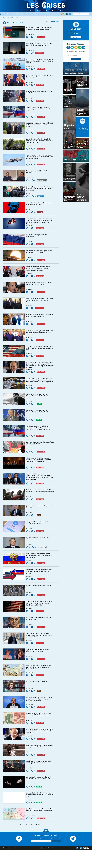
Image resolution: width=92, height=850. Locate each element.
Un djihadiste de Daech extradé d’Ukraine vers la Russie (39, 92)
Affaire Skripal (42, 180)
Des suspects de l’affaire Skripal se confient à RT (37, 172)
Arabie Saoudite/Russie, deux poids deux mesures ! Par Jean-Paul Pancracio (39, 28)
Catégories (15, 14)
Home (4, 17)
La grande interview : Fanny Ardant (37, 681)
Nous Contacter (34, 14)
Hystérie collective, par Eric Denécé (37, 538)
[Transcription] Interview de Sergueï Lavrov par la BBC (39, 506)
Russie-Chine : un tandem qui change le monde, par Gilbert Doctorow (38, 762)
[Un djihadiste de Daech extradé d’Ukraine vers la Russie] (14, 96)
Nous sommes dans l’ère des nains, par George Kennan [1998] (38, 618)
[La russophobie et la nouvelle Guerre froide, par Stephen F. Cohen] (14, 447)
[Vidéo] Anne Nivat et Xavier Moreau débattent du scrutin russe (37, 650)
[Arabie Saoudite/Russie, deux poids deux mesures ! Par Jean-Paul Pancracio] (14, 32)
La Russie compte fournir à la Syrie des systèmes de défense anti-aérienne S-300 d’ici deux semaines (39, 140)
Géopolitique (40, 36)
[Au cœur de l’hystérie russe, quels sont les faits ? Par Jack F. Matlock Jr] (14, 319)
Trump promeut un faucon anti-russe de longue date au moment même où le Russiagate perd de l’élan (39, 603)
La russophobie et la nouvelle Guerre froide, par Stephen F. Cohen (40, 443)
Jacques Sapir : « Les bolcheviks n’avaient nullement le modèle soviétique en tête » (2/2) (39, 778)
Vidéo (38, 515)
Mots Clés (24, 14)
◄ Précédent (22, 824)
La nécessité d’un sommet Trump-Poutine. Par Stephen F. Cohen (39, 76)
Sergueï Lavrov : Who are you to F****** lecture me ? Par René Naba (38, 283)
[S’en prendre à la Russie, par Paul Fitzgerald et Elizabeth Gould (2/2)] (14, 399)
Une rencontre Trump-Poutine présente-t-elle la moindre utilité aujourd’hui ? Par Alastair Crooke (39, 332)
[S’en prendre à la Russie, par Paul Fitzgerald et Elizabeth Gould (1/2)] (14, 415)
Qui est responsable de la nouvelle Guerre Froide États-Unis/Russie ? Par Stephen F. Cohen (39, 348)
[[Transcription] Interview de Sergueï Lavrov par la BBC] (14, 510)
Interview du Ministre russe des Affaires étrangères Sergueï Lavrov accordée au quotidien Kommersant (39, 699)
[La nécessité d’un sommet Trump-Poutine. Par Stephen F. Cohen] (14, 80)
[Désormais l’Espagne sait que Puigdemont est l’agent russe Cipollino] (14, 750)
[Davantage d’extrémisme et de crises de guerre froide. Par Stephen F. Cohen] (14, 48)
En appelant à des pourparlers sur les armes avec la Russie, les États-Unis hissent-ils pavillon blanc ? (38, 268)
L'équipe (14, 848)
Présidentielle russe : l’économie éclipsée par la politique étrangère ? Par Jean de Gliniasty (39, 730)
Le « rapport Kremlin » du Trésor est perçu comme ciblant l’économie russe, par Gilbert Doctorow (39, 667)
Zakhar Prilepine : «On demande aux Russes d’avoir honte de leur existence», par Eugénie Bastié (39, 635)
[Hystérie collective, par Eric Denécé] (14, 542)
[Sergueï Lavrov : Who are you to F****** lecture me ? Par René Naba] (14, 287)
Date (53, 21)
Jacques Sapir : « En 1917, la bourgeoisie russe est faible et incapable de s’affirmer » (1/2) (40, 794)
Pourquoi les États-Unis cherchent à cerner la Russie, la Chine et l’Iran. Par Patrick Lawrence (39, 124)
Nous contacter (6, 848)
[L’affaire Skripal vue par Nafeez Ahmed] (14, 590)
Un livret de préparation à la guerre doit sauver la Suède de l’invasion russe (38, 714)
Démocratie (41, 196)
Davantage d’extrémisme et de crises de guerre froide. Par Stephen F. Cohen (39, 44)
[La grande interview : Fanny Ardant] (14, 686)
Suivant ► (40, 824)
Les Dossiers (6, 14)
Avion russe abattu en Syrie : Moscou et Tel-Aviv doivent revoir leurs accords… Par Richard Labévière (39, 156)
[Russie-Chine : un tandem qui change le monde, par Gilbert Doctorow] (14, 766)
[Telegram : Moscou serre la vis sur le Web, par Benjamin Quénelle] (14, 526)
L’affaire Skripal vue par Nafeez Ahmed (38, 585)
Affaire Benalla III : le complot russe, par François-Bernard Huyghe (39, 203)
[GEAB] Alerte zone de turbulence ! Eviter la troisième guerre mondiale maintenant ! (40, 810)
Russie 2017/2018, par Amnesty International (36, 235)
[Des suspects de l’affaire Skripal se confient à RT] (14, 176)
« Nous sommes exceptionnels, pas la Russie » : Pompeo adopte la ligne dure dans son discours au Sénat (38, 459)
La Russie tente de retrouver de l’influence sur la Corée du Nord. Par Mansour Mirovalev (39, 300)
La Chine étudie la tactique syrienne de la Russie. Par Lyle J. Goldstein (39, 251)
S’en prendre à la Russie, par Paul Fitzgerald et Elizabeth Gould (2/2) (37, 395)
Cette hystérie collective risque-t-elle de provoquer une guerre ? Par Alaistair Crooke (39, 571)
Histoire (39, 403)
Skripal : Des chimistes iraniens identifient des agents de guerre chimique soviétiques (40, 490)
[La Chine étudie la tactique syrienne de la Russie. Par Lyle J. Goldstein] (14, 255)
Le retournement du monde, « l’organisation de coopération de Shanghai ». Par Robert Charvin (40, 61)
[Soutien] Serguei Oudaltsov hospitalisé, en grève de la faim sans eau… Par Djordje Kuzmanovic (39, 188)
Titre (57, 21)
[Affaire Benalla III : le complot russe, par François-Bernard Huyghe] (14, 207)
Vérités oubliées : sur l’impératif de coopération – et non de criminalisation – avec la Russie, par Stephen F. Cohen (39, 427)
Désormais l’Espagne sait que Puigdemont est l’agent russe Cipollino (39, 746)
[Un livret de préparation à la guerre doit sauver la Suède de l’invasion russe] (14, 718)
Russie (16, 23)
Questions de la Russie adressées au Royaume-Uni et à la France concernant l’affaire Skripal (38, 555)
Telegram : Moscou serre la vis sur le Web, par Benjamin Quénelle (39, 522)
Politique (39, 212)
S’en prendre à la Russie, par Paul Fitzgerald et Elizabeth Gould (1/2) (37, 411)
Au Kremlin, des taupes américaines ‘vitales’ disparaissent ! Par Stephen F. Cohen (38, 108)
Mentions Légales (43, 848)
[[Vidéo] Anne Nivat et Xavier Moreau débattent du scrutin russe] (14, 654)
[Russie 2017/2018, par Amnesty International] (14, 239)
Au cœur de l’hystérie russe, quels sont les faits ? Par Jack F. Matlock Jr (39, 315)
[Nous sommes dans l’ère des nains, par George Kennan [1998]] (14, 622)
